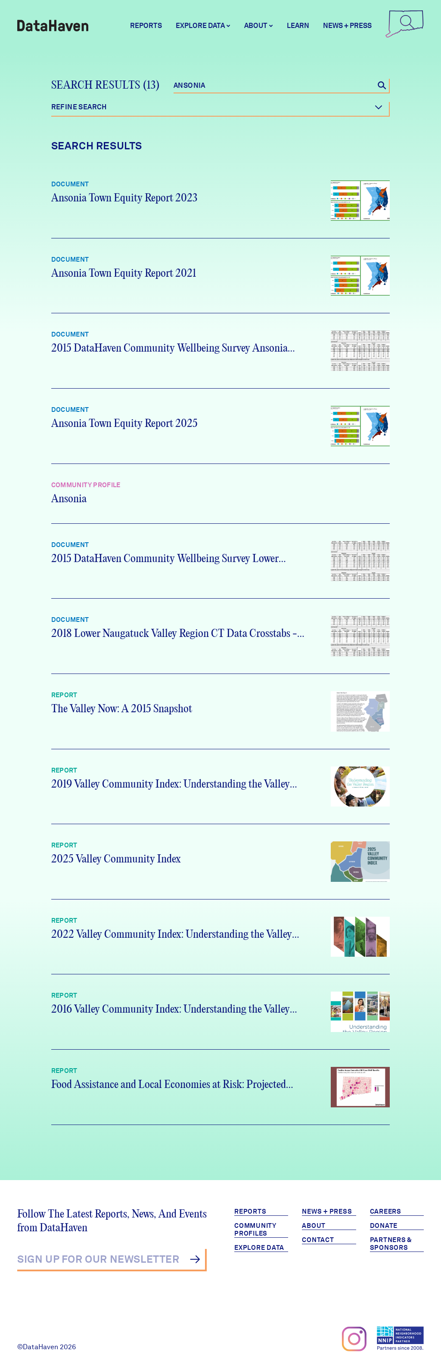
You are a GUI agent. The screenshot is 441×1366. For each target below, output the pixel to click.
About (314, 1226)
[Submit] (195, 1259)
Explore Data (259, 1248)
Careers (385, 1211)
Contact (318, 1240)
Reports (146, 26)
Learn (298, 26)
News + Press (347, 26)
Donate (384, 1226)
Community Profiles (255, 1229)
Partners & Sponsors (391, 1244)
